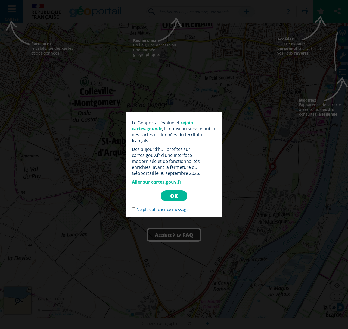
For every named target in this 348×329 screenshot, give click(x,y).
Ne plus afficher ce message (162, 209)
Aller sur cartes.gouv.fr (156, 182)
